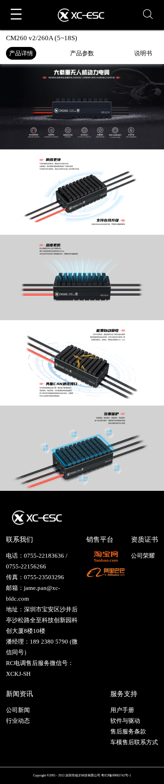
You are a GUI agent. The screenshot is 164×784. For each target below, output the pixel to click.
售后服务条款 (128, 731)
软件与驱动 (125, 721)
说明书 (143, 53)
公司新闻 (18, 710)
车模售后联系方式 (134, 742)
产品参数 (82, 53)
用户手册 (122, 710)
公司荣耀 (143, 555)
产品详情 (21, 53)
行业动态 (18, 721)
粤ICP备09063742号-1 (116, 775)
